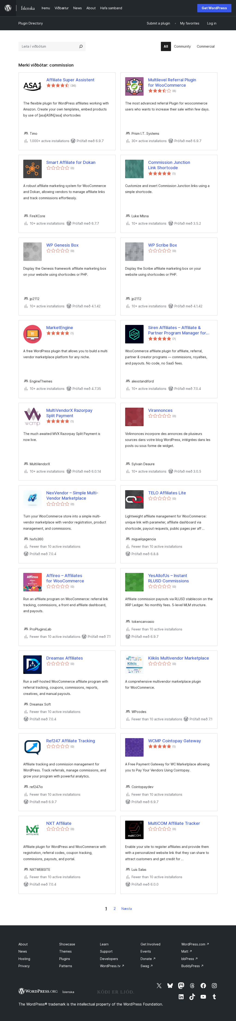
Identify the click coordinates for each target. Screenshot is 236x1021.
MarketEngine (59, 327)
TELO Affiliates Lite (167, 492)
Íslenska (68, 992)
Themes (65, 951)
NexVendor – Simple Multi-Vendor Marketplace (72, 495)
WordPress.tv (112, 966)
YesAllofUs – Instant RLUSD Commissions (168, 578)
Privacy (24, 966)
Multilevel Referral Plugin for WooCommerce (172, 82)
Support (106, 951)
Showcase (67, 944)
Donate (148, 959)
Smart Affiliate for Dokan (70, 162)
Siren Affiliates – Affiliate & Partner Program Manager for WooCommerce (177, 330)
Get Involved (150, 944)
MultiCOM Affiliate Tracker (174, 823)
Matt (186, 951)
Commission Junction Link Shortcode (169, 165)
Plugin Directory (30, 23)
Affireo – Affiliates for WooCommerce (65, 578)
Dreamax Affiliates (64, 658)
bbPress (189, 959)
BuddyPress (192, 966)
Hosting (24, 959)
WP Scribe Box (162, 245)
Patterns (65, 966)
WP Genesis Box (62, 245)
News (22, 951)
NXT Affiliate (58, 823)
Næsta (126, 909)
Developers (109, 959)
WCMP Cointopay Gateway (174, 740)
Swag (147, 966)
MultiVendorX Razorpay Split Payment (69, 413)
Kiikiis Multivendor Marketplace (178, 658)
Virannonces (160, 410)
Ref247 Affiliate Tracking (70, 740)
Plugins (64, 959)
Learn (104, 944)
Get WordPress (214, 8)
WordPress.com (195, 944)
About (23, 944)
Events (146, 951)
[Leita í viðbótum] (81, 46)
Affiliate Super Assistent (70, 79)
